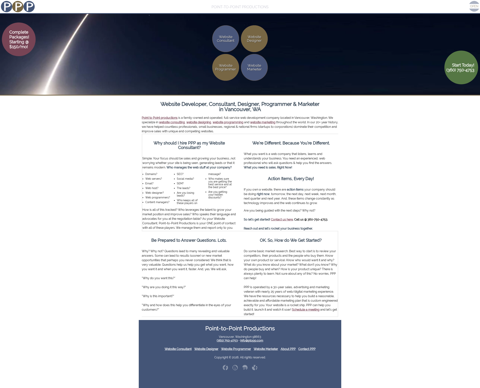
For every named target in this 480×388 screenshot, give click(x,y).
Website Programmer (236, 349)
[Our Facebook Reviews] (254, 367)
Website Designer (206, 349)
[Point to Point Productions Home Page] (18, 7)
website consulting (172, 122)
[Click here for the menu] (474, 6)
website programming (228, 122)
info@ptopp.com (251, 340)
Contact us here (282, 219)
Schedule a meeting (306, 309)
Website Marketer (266, 349)
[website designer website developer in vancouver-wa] (245, 367)
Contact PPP (307, 349)
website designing (198, 122)
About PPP (288, 349)
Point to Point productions (160, 118)
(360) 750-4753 (227, 340)
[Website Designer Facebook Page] (225, 367)
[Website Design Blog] (235, 367)
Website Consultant (178, 349)
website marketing (262, 122)
